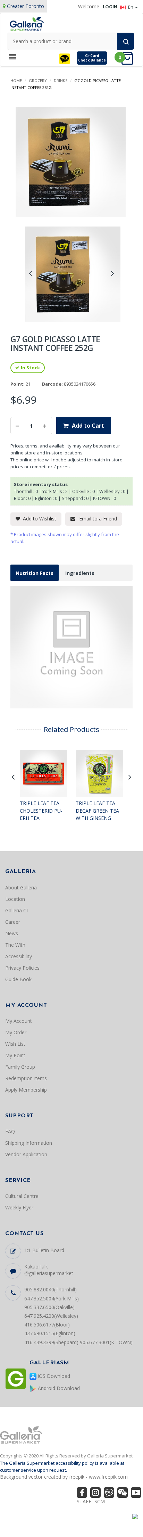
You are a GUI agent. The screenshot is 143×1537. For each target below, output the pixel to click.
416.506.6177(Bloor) (47, 1324)
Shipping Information (28, 1143)
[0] (129, 58)
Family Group (20, 1066)
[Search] (125, 41)
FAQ (10, 1131)
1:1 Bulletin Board (44, 1250)
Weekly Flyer (19, 1207)
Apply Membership (26, 1089)
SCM (99, 1501)
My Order (15, 1032)
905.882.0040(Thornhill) (50, 1289)
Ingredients (79, 573)
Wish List (15, 1044)
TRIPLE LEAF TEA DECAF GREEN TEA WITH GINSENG (97, 810)
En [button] (131, 7)
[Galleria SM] (27, 23)
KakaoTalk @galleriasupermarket (48, 1269)
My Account (18, 1021)
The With (15, 945)
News (11, 933)
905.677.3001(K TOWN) (106, 1342)
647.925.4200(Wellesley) (51, 1316)
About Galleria (21, 887)
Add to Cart (88, 425)
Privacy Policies (22, 967)
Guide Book (18, 979)
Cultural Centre (22, 1196)
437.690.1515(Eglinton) (49, 1333)
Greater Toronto (25, 6)
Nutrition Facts (34, 573)
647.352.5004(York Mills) (51, 1298)
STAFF (84, 1501)
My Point (15, 1055)
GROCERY (38, 80)
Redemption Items (26, 1078)
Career (12, 922)
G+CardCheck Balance (92, 58)
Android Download (58, 1388)
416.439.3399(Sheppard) (51, 1342)
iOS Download (53, 1376)
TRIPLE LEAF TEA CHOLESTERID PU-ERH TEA (41, 810)
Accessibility (18, 956)
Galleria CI (16, 910)
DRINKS (60, 80)
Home (16, 80)
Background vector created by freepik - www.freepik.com (64, 1476)
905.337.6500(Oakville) (49, 1307)
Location (15, 899)
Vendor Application (26, 1154)
